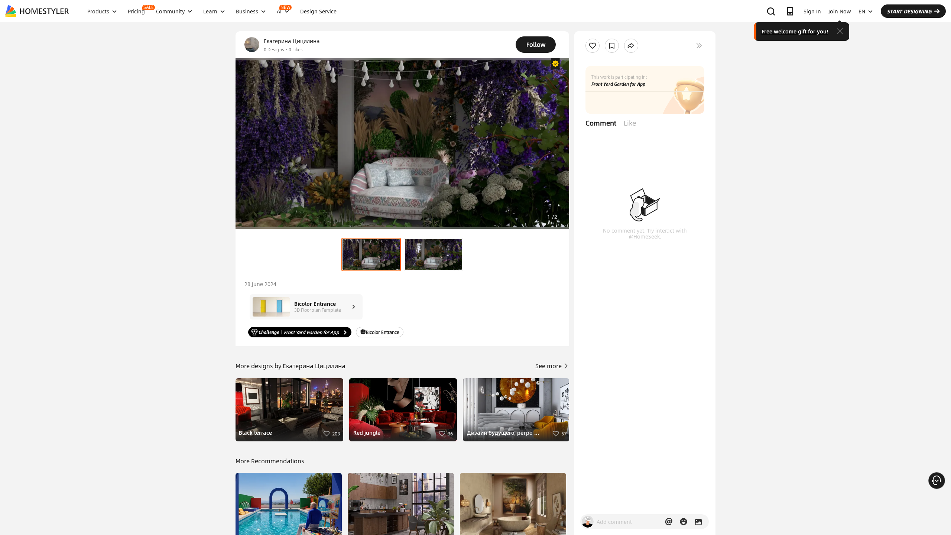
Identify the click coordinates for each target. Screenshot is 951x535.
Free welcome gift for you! (795, 31)
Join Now (839, 11)
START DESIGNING (909, 11)
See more (549, 365)
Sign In (812, 11)
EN (862, 11)
